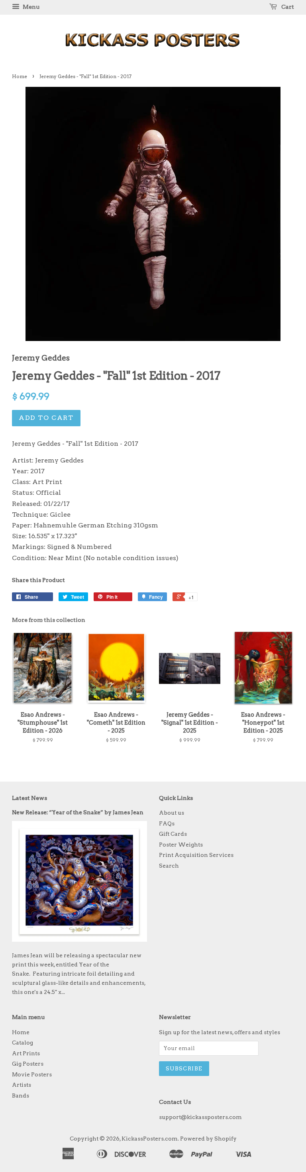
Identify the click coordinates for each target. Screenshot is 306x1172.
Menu (30, 7)
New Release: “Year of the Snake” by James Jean (77, 812)
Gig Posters (27, 1063)
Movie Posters (32, 1074)
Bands (20, 1095)
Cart (287, 7)
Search (169, 865)
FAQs (167, 823)
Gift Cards (173, 834)
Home (19, 76)
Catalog (22, 1042)
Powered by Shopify (208, 1138)
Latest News (29, 798)
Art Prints (26, 1053)
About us (171, 812)
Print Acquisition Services (196, 855)
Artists (21, 1085)
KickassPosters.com (150, 1138)
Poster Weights (181, 844)
